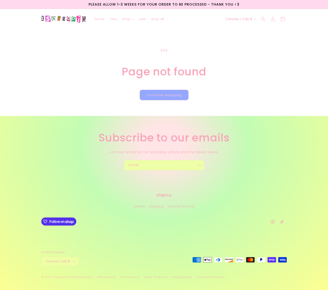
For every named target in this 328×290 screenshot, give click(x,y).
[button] (128, 19)
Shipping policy (182, 277)
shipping (156, 206)
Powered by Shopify (79, 277)
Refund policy (106, 277)
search (139, 206)
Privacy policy (130, 277)
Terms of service (155, 277)
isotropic (59, 277)
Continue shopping (164, 95)
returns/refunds (181, 206)
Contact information (211, 277)
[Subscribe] (199, 165)
